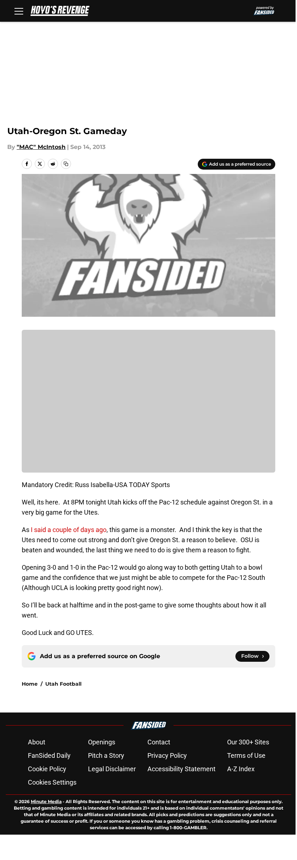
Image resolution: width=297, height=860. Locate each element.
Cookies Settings (52, 782)
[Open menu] (18, 11)
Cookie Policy (47, 769)
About (36, 742)
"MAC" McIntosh (41, 147)
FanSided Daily (49, 755)
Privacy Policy (167, 755)
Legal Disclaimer (112, 769)
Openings (101, 742)
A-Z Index (241, 769)
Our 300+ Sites (248, 742)
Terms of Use (246, 755)
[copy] (66, 164)
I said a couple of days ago (68, 529)
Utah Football (63, 684)
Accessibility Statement (181, 769)
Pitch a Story (106, 755)
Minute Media (46, 801)
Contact (158, 742)
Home (30, 684)
